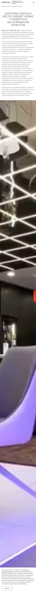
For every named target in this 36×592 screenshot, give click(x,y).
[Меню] (33, 2)
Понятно (6, 588)
